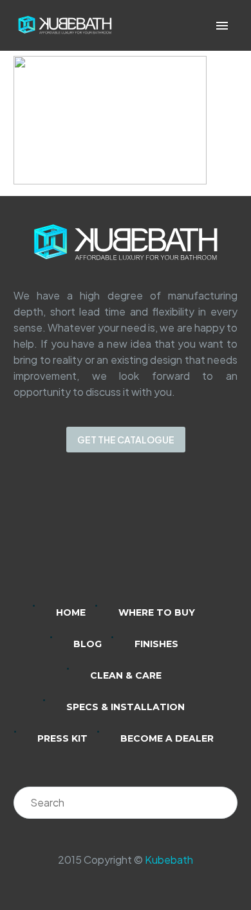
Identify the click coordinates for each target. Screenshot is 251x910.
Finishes (156, 644)
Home (71, 612)
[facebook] (142, 537)
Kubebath (169, 859)
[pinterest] (175, 537)
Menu (222, 25)
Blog (87, 644)
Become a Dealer (167, 738)
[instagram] (108, 537)
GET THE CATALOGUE (125, 439)
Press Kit (62, 738)
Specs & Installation (125, 707)
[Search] (221, 803)
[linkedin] (75, 537)
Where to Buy (156, 612)
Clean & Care (126, 675)
